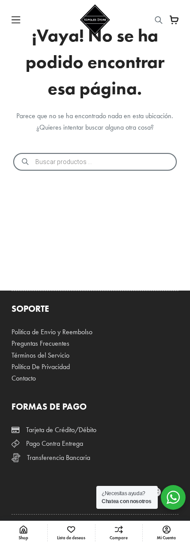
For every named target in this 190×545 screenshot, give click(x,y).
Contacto (23, 378)
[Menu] (15, 19)
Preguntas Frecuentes (40, 343)
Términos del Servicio (40, 355)
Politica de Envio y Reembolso (51, 332)
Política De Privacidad (40, 366)
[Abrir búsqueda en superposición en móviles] (158, 20)
